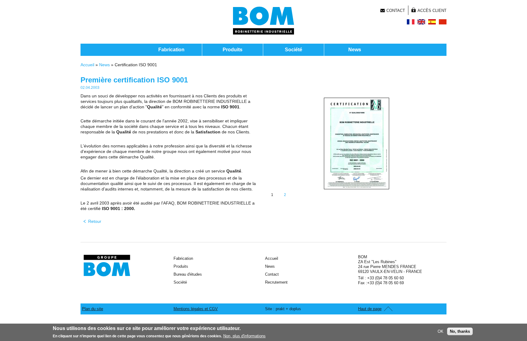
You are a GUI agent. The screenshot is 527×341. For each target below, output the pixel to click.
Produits (232, 49)
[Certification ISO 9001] (410, 21)
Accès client (432, 10)
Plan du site (92, 309)
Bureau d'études (188, 274)
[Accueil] (263, 20)
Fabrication (171, 49)
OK (440, 331)
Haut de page (370, 309)
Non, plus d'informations (244, 336)
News (354, 49)
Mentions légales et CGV (196, 309)
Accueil (87, 64)
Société (293, 49)
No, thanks (460, 331)
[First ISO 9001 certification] (421, 21)
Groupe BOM (107, 266)
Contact (395, 10)
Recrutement (276, 282)
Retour (94, 221)
